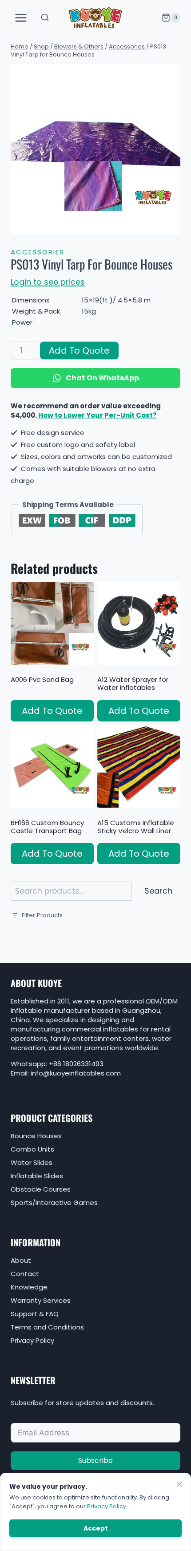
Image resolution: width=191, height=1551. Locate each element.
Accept (96, 1528)
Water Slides (31, 1162)
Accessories (37, 252)
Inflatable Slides (37, 1175)
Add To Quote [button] (52, 711)
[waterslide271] (95, 149)
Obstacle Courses (41, 1189)
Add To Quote (79, 350)
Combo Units (32, 1149)
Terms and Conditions (47, 1327)
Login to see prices (48, 281)
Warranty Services (41, 1300)
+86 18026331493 (76, 1063)
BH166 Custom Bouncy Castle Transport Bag (47, 826)
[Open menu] (21, 17)
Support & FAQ (35, 1313)
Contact (25, 1273)
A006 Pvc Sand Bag (42, 679)
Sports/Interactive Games (54, 1202)
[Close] (179, 1484)
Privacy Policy (32, 1340)
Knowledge (29, 1287)
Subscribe (95, 1460)
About (21, 1260)
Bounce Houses (36, 1135)
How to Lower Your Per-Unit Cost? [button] (97, 415)
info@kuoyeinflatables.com (76, 1073)
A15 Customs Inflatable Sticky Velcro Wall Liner (135, 826)
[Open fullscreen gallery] (171, 225)
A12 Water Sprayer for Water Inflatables (132, 683)
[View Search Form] (45, 18)
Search (158, 890)
